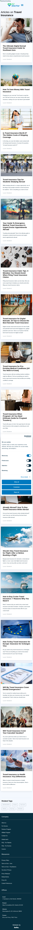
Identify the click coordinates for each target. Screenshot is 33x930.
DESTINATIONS (6, 804)
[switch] (29, 460)
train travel (22, 804)
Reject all (16, 492)
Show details (24, 477)
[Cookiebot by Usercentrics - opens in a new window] (24, 436)
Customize (17, 487)
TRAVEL (4, 808)
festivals (15, 804)
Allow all (16, 482)
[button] (22, 5)
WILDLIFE (20, 808)
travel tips (12, 808)
